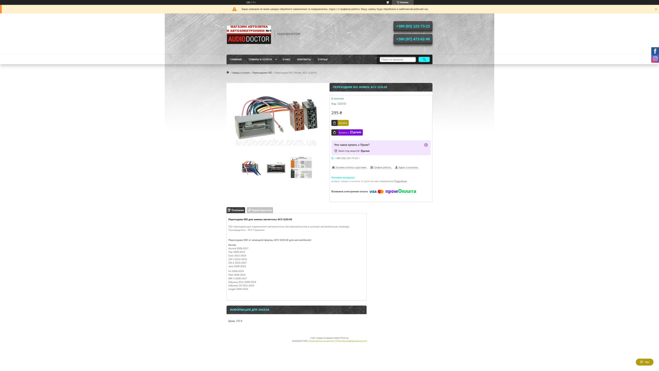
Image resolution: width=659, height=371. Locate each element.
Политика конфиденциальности (351, 341)
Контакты (304, 59)
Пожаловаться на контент (321, 341)
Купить (343, 122)
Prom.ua (345, 338)
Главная (236, 59)
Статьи (322, 59)
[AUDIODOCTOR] (249, 34)
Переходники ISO (262, 72)
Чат (647, 362)
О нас (286, 59)
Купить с (344, 132)
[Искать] (424, 59)
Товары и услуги (260, 59)
